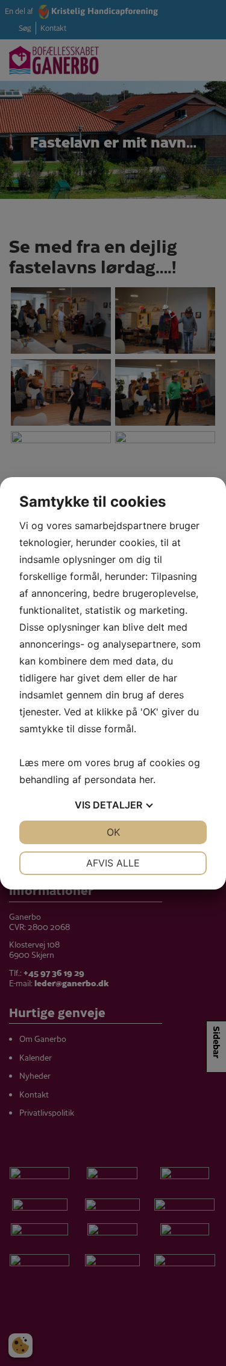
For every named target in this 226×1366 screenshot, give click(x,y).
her (146, 779)
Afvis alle (113, 863)
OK (113, 832)
